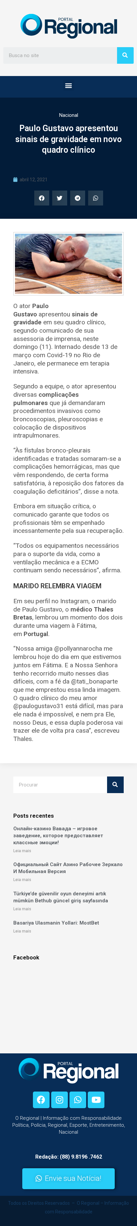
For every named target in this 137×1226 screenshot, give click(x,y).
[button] (68, 85)
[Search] (125, 55)
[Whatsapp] (77, 1100)
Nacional (68, 115)
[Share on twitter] (59, 198)
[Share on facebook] (41, 198)
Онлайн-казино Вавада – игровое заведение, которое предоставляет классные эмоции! (58, 836)
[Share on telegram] (77, 198)
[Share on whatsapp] (95, 198)
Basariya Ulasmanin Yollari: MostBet (56, 923)
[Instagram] (59, 1100)
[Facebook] (41, 1100)
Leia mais (22, 851)
